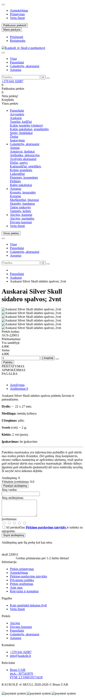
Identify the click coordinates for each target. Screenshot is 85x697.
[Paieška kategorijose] (3, 52)
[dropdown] (3, 4)
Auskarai (16, 118)
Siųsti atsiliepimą (13, 535)
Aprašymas (17, 385)
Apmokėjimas (19, 10)
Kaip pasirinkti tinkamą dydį (28, 605)
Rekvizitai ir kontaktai (24, 591)
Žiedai (14, 136)
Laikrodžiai (17, 174)
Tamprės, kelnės (20, 211)
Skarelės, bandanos (22, 203)
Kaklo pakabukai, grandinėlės (29, 129)
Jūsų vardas (9, 489)
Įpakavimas (17, 140)
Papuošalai (17, 62)
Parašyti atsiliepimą (15, 485)
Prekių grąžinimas (21, 584)
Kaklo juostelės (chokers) (26, 125)
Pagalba (7, 598)
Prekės (6, 616)
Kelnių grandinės (21, 170)
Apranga (15, 70)
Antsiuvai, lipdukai (22, 151)
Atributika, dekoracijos (25, 155)
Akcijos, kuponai (21, 214)
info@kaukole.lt (20, 656)
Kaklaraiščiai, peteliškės (25, 166)
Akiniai (15, 147)
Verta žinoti (17, 18)
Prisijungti (16, 37)
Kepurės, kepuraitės (23, 192)
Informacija (9, 562)
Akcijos (15, 623)
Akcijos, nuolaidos (22, 218)
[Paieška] (48, 78)
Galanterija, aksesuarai (24, 66)
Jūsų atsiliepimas (12, 498)
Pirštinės (15, 181)
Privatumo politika (22, 580)
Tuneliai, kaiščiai (21, 121)
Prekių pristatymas (22, 569)
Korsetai (15, 196)
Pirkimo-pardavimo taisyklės (28, 576)
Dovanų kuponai (21, 222)
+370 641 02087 (12, 81)
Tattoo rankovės (20, 207)
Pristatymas (17, 14)
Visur (13, 58)
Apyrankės (17, 114)
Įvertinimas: (9, 519)
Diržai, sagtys (19, 162)
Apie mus (16, 587)
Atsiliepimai (19, 388)
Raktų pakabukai (21, 185)
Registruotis (17, 40)
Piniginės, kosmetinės (24, 177)
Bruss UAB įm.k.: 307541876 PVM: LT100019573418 (26, 673)
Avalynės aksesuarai (23, 159)
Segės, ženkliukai (21, 133)
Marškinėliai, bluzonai (24, 200)
